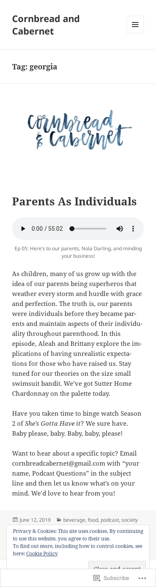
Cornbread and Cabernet (46, 24)
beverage (74, 519)
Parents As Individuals (74, 201)
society (129, 519)
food (93, 519)
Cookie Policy (42, 553)
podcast (110, 519)
